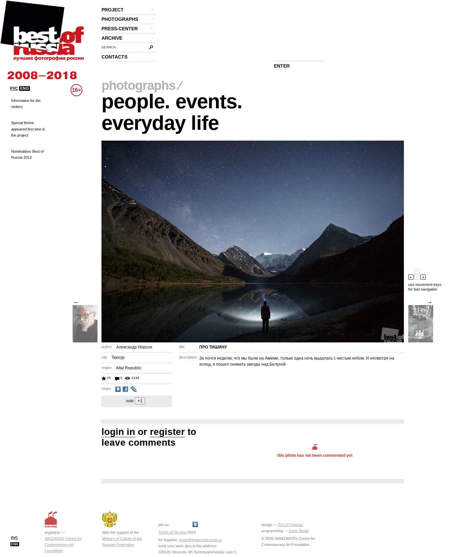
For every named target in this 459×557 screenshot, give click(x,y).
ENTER (282, 66)
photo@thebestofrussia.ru (200, 540)
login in (118, 431)
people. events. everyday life (171, 112)
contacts (114, 57)
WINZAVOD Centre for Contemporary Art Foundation (63, 544)
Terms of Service (172, 532)
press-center (119, 28)
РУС (14, 88)
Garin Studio (299, 531)
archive (111, 38)
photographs (119, 19)
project (112, 9)
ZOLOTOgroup (290, 525)
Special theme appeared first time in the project (28, 129)
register (167, 431)
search (108, 47)
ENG (24, 88)
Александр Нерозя (134, 347)
